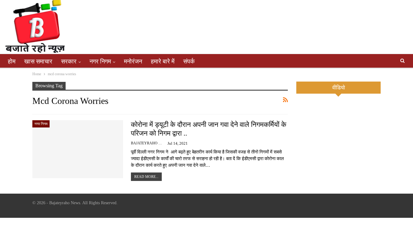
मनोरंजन (133, 61)
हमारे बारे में (162, 61)
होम (11, 61)
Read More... (146, 177)
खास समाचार (38, 61)
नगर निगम (100, 61)
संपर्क (189, 61)
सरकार (68, 61)
